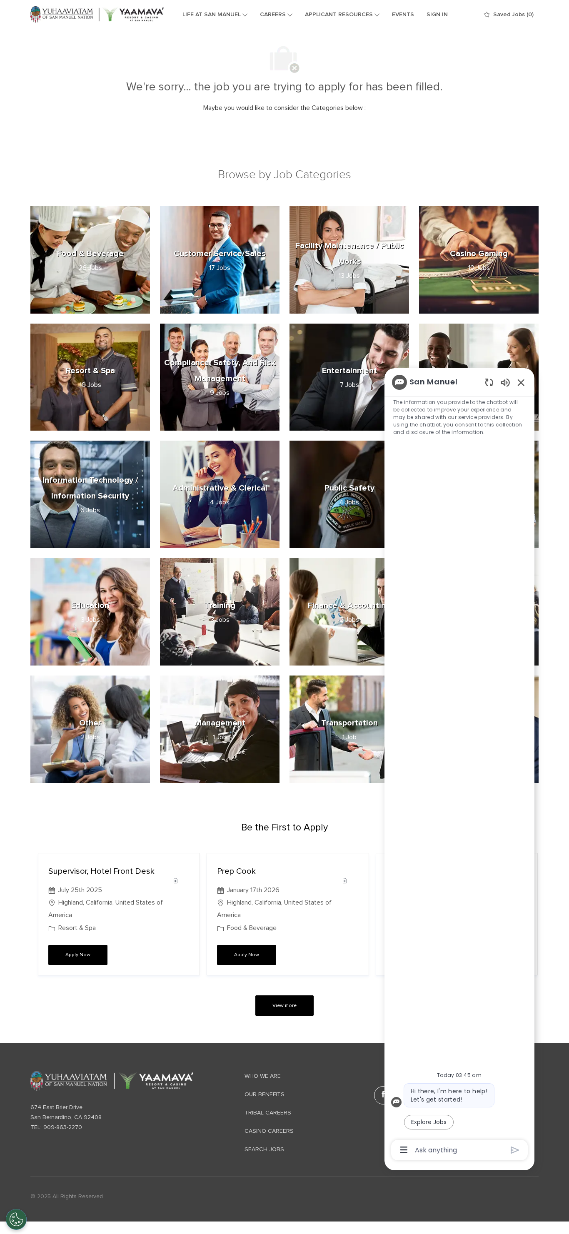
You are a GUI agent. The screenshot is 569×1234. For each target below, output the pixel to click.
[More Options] (404, 1150)
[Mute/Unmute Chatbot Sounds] (505, 382)
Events (403, 14)
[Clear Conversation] (489, 382)
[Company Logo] (97, 14)
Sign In (437, 14)
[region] (459, 765)
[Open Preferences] (16, 1219)
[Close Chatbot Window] (521, 382)
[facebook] (383, 1095)
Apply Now (86, 954)
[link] (111, 1081)
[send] (515, 1150)
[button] (284, 1005)
